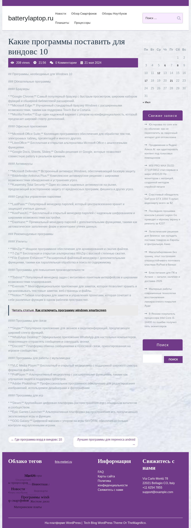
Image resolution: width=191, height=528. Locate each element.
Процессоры (82, 22)
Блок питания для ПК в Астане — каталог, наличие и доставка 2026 (162, 276)
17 (146, 80)
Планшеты (62, 22)
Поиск (163, 345)
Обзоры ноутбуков (114, 13)
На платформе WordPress (63, 522)
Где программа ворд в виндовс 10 (38, 439)
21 (171, 80)
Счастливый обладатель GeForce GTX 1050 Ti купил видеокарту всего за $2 (162, 198)
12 (158, 73)
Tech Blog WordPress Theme (103, 522)
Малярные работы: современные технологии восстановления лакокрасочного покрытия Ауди (160, 297)
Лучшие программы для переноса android (106, 439)
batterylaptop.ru (30, 18)
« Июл (146, 102)
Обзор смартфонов (84, 13)
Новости (60, 13)
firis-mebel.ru (63, 461)
